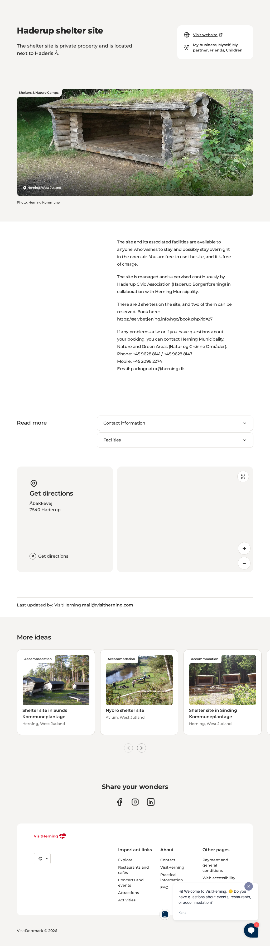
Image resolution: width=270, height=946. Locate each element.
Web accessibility (218, 878)
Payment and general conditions (215, 865)
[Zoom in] (244, 548)
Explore (125, 860)
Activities (127, 900)
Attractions (128, 892)
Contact (167, 860)
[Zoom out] (244, 563)
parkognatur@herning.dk (158, 368)
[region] (185, 519)
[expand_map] (243, 476)
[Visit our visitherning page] (119, 802)
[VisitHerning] (50, 836)
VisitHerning (172, 867)
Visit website (205, 34)
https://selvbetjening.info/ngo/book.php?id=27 (165, 319)
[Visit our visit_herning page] (135, 802)
